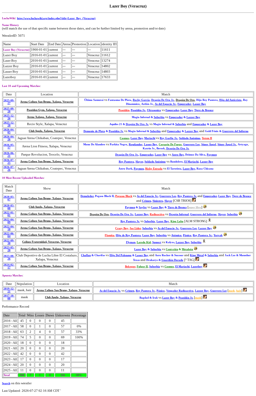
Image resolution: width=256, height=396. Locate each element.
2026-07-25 (9, 161)
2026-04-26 (9, 138)
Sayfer (143, 207)
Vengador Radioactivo (180, 290)
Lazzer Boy (193, 117)
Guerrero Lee (191, 144)
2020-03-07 (9, 198)
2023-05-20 (9, 249)
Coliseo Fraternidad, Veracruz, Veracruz (47, 241)
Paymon (212, 154)
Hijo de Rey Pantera (128, 235)
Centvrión (172, 249)
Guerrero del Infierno (235, 131)
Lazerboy (196, 266)
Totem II (207, 138)
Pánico (187, 235)
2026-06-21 (9, 154)
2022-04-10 (9, 228)
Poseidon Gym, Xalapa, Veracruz (47, 110)
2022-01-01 (9, 214)
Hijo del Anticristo (230, 100)
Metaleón (187, 249)
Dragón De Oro (185, 100)
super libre (194, 207)
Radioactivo (157, 214)
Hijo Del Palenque (121, 255)
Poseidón (123, 110)
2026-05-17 (9, 146)
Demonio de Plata (94, 131)
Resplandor (135, 144)
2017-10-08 (9, 297)
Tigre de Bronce (204, 110)
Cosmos (124, 138)
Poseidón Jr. (138, 110)
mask (231, 290)
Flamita (109, 235)
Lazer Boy (186, 110)
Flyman (130, 242)
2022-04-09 (9, 221)
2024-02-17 (9, 266)
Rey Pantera (126, 161)
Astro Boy (178, 154)
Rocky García (141, 100)
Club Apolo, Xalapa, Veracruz (47, 131)
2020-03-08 (9, 207)
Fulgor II (142, 266)
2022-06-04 (9, 235)
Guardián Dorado (172, 260)
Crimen (146, 200)
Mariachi (149, 138)
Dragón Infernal (179, 214)
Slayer (139, 161)
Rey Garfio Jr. (169, 138)
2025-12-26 (9, 117)
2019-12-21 (9, 290)
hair (238, 290)
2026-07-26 (9, 168)
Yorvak (218, 235)
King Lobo (177, 221)
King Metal (197, 255)
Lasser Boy (199, 104)
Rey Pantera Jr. (187, 196)
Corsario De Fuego (170, 144)
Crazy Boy (121, 228)
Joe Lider (135, 228)
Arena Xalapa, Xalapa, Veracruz (47, 117)
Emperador (184, 104)
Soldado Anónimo (189, 138)
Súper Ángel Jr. (227, 144)
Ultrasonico (154, 110)
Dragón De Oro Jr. (162, 100)
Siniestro (157, 200)
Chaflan (86, 255)
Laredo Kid (144, 242)
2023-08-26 (9, 257)
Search (6, 383)
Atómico (176, 235)
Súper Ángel (208, 144)
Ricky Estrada (153, 168)
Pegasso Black (123, 196)
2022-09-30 (9, 242)
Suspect (156, 242)
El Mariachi (191, 161)
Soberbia (159, 117)
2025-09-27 (9, 102)
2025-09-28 (9, 110)
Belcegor (130, 266)
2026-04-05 (9, 131)
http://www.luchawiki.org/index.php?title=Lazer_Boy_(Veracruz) (56, 18)
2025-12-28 (9, 124)
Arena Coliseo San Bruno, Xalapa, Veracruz (47, 101)
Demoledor (87, 196)
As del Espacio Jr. (165, 104)
